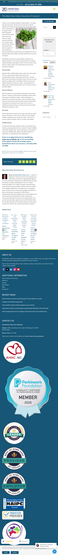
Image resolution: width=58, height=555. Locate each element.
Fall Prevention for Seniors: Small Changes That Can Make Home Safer (22, 298)
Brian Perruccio (7, 151)
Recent (52, 62)
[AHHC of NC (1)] (14, 340)
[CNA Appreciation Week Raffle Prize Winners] (45, 83)
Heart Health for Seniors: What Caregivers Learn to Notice (18, 305)
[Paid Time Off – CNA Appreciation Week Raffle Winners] (45, 96)
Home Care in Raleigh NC (18, 152)
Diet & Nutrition (5, 152)
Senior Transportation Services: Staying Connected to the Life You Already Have (24, 311)
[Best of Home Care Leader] (14, 421)
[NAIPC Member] (14, 498)
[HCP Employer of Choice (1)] (14, 473)
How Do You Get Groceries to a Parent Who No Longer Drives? (33, 233)
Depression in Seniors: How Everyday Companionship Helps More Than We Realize (25, 308)
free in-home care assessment (34, 336)
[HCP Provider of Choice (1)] (14, 447)
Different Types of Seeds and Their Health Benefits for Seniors (51, 71)
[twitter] (7, 269)
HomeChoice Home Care (22, 175)
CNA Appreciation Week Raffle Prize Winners (51, 86)
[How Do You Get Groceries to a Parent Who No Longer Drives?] (33, 215)
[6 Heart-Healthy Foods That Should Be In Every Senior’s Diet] (24, 215)
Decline (15, 552)
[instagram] (14, 269)
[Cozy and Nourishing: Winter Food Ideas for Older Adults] (15, 215)
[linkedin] (10, 269)
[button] (3, 230)
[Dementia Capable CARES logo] (14, 522)
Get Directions (6, 330)
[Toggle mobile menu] (54, 8)
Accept (6, 552)
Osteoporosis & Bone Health (29, 151)
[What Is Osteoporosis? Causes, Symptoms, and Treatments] (5, 215)
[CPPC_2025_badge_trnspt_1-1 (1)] (29, 366)
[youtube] (18, 269)
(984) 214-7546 (11, 333)
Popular (46, 62)
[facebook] (3, 269)
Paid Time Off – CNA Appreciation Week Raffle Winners (51, 100)
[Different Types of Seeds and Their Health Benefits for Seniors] (45, 66)
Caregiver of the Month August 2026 (12, 302)
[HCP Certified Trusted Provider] (12, 511)
